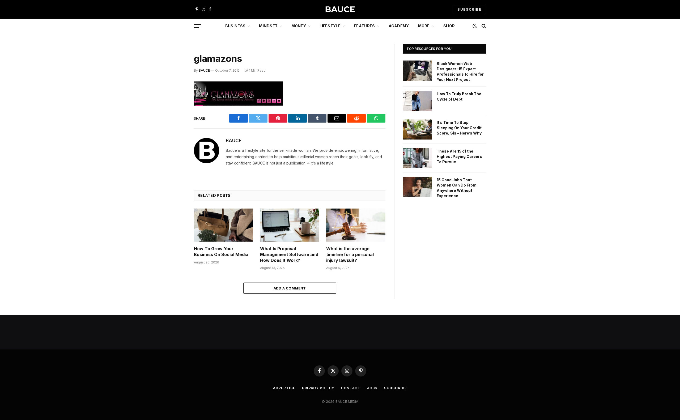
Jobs (372, 388)
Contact (350, 388)
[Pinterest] (175, 140)
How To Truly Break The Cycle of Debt (459, 96)
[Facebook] (175, 99)
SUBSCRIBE (469, 9)
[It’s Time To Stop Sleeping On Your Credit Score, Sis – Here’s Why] (417, 129)
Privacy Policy (318, 388)
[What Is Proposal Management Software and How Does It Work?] (289, 225)
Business (235, 26)
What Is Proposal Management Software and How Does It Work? (289, 254)
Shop (449, 26)
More (424, 26)
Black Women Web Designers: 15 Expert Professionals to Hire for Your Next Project (460, 71)
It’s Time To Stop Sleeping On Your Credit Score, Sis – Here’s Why (459, 127)
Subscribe (395, 388)
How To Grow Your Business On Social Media (221, 251)
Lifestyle (330, 26)
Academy (399, 26)
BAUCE (204, 70)
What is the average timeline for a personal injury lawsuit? (350, 254)
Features (364, 26)
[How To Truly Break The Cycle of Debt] (417, 101)
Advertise (284, 388)
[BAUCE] (340, 9)
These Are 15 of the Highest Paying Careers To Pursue (459, 156)
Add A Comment (290, 288)
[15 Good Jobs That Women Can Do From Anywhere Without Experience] (417, 187)
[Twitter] (175, 112)
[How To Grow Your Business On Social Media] (223, 225)
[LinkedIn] (175, 126)
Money (298, 26)
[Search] (483, 26)
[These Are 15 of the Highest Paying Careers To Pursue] (417, 158)
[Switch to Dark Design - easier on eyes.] (474, 26)
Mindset (268, 26)
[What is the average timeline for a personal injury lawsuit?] (355, 225)
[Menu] (197, 26)
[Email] (175, 153)
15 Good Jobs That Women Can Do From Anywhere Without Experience (457, 187)
